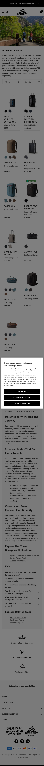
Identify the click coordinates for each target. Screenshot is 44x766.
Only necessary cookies (22, 397)
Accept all (22, 391)
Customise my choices (22, 403)
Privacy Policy (26, 383)
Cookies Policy (8, 385)
